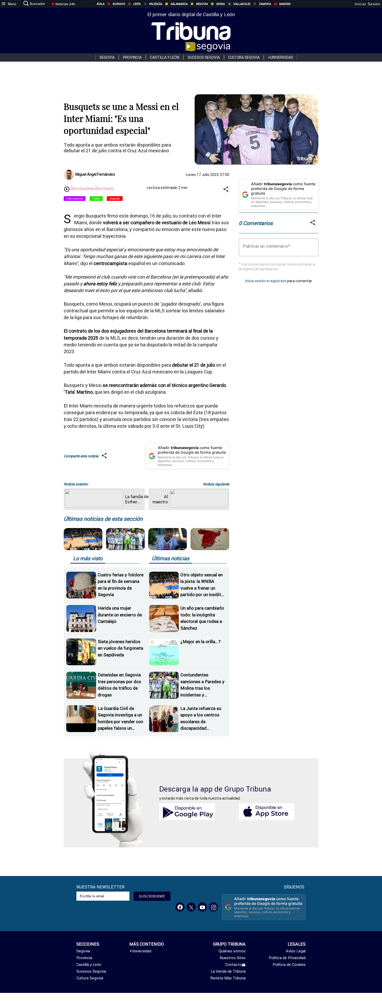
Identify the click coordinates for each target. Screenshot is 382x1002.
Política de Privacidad (287, 957)
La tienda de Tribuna (228, 971)
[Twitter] (191, 907)
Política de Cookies (289, 964)
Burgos (119, 4)
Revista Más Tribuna (228, 978)
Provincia (132, 57)
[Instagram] (213, 907)
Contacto (233, 964)
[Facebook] (180, 907)
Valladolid (242, 4)
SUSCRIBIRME (152, 896)
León (137, 4)
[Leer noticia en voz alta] (67, 189)
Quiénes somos (232, 951)
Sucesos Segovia (204, 57)
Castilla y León (164, 57)
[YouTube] (202, 907)
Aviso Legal (296, 951)
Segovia (202, 4)
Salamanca (179, 4)
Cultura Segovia (244, 57)
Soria (220, 4)
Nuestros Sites (233, 957)
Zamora (265, 4)
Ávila (100, 4)
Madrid (285, 4)
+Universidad (280, 57)
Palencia (155, 4)
